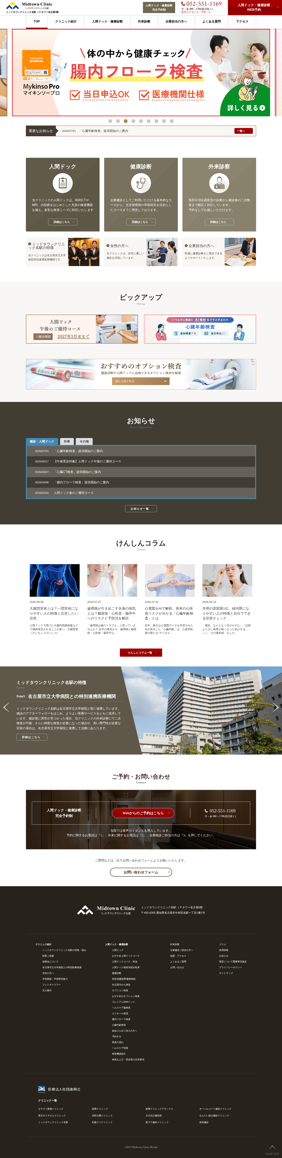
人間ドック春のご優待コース (74, 492)
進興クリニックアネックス (159, 1109)
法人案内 (47, 990)
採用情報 (223, 950)
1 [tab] (110, 121)
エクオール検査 (120, 1013)
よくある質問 (211, 21)
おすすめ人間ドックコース (126, 956)
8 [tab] (164, 121)
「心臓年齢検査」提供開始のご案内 (103, 130)
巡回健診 (204, 1122)
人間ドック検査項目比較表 (126, 967)
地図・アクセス (178, 956)
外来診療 (144, 21)
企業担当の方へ (176, 21)
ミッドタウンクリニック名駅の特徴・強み (64, 950)
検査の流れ (118, 1042)
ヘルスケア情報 (120, 1048)
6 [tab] (149, 121)
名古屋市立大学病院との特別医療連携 (62, 967)
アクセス (242, 21)
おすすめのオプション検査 (126, 996)
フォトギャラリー (51, 984)
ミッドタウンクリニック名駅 (53, 1122)
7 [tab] (156, 121)
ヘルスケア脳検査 (121, 1007)
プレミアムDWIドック (123, 1002)
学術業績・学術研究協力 (55, 979)
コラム (222, 944)
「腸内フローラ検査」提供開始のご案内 (81, 482)
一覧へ (241, 130)
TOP (37, 21)
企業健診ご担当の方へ (181, 950)
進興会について (50, 961)
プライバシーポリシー (230, 967)
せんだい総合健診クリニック (214, 1115)
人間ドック (118, 950)
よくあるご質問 (178, 961)
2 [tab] (118, 121)
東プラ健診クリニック (157, 1122)
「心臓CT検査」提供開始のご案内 (77, 472)
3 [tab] (126, 121)
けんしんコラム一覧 (140, 652)
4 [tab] (133, 121)
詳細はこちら (38, 737)
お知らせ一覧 (140, 508)
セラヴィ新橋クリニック (50, 1109)
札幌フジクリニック (102, 1122)
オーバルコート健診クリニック (215, 1109)
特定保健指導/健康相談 (124, 979)
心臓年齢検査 (119, 1025)
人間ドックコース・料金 (124, 961)
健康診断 (116, 973)
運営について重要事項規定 (233, 961)
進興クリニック (100, 1109)
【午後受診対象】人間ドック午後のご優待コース (87, 461)
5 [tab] (141, 121)
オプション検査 (120, 990)
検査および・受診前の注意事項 (128, 1059)
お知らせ (223, 956)
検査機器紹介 (119, 1053)
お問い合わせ (177, 967)
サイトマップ (226, 973)
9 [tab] (172, 121)
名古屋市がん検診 (121, 984)
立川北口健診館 (154, 1115)
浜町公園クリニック (102, 1115)
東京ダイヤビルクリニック (52, 1115)
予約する (116, 1036)
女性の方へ (48, 973)
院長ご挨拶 (48, 956)
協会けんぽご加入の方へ (124, 1030)
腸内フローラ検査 (121, 1019)
